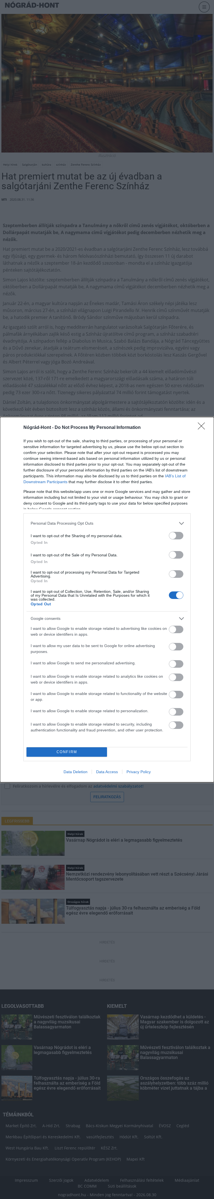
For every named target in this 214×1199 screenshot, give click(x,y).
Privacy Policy (139, 772)
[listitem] (107, 523)
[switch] (176, 535)
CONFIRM (67, 752)
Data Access (107, 772)
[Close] (203, 427)
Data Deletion (75, 772)
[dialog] (107, 599)
